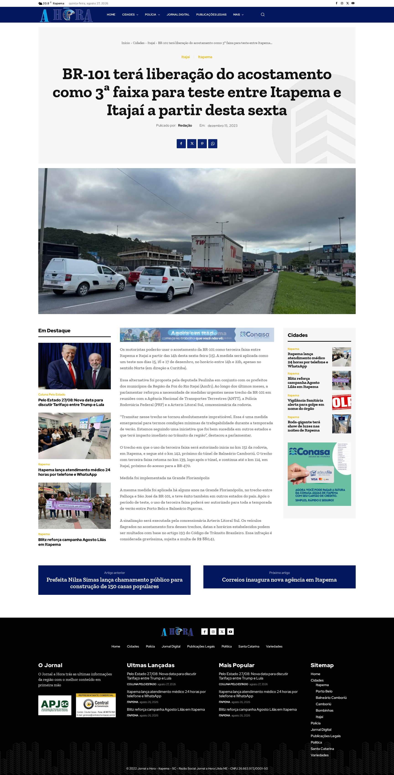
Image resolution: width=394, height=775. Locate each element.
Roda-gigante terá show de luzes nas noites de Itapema (304, 426)
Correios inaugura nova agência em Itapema (279, 579)
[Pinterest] (202, 143)
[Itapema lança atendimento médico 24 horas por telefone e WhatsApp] (74, 436)
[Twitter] (347, 3)
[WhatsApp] (212, 143)
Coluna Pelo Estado (51, 394)
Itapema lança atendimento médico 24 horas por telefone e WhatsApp (74, 472)
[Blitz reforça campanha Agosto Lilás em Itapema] (74, 506)
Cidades (139, 43)
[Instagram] (342, 3)
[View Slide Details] (197, 335)
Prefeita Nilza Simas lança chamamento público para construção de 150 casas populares (115, 582)
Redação (185, 125)
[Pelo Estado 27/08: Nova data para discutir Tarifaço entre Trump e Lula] (74, 366)
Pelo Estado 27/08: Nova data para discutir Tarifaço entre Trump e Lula (71, 402)
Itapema (205, 57)
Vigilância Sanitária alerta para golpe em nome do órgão (306, 404)
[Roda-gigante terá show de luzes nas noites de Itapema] (341, 423)
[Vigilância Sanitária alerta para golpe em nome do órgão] (341, 402)
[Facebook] (336, 3)
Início (126, 43)
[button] (263, 14)
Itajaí (151, 43)
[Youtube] (353, 3)
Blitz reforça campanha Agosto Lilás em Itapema (72, 542)
